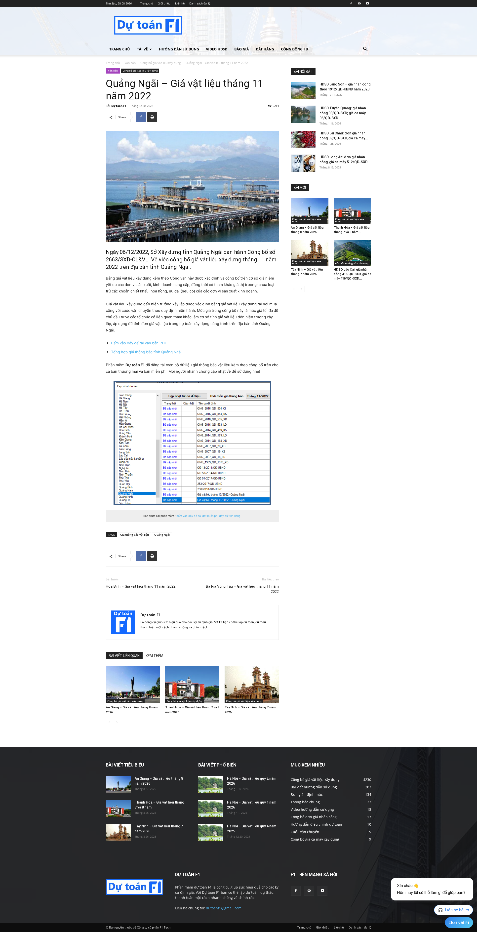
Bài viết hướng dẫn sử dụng (351, 263)
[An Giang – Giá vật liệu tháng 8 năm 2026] (133, 684)
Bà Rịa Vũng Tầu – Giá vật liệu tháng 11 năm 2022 (242, 589)
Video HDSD (216, 49)
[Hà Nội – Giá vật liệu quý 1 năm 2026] (210, 808)
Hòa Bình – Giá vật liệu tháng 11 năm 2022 (140, 586)
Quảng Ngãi (162, 534)
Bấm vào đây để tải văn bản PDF (139, 343)
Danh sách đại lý (199, 3)
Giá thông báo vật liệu (134, 534)
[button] (365, 49)
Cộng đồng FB (294, 49)
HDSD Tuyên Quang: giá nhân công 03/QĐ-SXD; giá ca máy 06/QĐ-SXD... (342, 113)
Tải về (142, 49)
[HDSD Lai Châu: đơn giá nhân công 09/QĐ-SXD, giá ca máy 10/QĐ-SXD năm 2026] (303, 139)
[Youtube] (367, 3)
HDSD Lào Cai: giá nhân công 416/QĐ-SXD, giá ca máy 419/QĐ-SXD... (352, 274)
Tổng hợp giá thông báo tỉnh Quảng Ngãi (146, 352)
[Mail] (359, 3)
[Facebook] (351, 3)
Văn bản (130, 63)
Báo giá (241, 49)
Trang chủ (146, 3)
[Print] (152, 117)
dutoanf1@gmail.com (223, 908)
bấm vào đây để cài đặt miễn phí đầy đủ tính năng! (208, 516)
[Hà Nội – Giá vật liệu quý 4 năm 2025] (210, 832)
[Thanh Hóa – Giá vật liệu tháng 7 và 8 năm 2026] (192, 684)
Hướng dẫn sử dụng (179, 49)
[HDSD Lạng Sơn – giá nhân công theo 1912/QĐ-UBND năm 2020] (303, 90)
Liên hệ (180, 3)
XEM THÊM (154, 656)
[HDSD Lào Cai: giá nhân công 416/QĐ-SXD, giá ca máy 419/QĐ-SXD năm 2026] (352, 253)
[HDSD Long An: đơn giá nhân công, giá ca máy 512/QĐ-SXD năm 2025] (303, 163)
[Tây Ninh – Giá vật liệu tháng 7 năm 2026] (252, 684)
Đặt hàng (265, 49)
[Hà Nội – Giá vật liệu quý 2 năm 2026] (210, 784)
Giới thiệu (164, 3)
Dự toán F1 (118, 106)
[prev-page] (109, 722)
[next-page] (117, 722)
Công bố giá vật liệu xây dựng (160, 63)
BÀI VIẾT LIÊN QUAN (124, 656)
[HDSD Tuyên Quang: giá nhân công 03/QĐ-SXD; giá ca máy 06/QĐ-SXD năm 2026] (303, 114)
